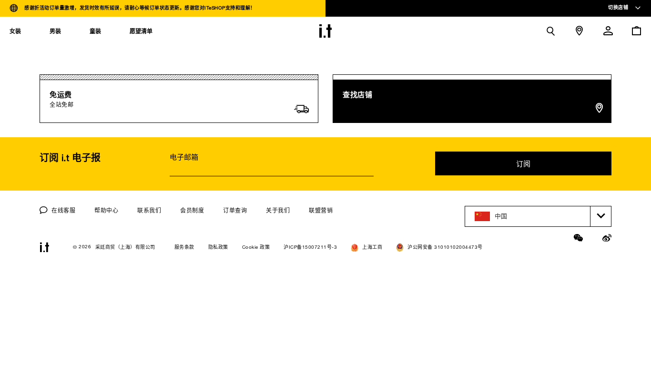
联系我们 (149, 210)
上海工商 (372, 247)
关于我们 (278, 210)
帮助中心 (106, 210)
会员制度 (192, 210)
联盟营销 (321, 210)
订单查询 (235, 210)
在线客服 (62, 210)
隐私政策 (218, 247)
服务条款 (184, 247)
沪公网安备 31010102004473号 (445, 247)
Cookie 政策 (256, 247)
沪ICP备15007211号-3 (310, 247)
